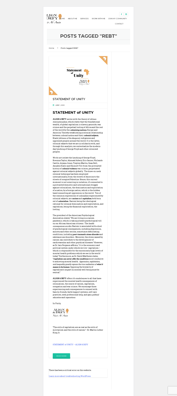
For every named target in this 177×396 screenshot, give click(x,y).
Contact (119, 24)
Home (62, 18)
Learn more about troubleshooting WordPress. (70, 376)
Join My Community (117, 18)
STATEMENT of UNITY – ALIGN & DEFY (70, 344)
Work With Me (98, 18)
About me (72, 18)
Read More (61, 356)
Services (84, 18)
